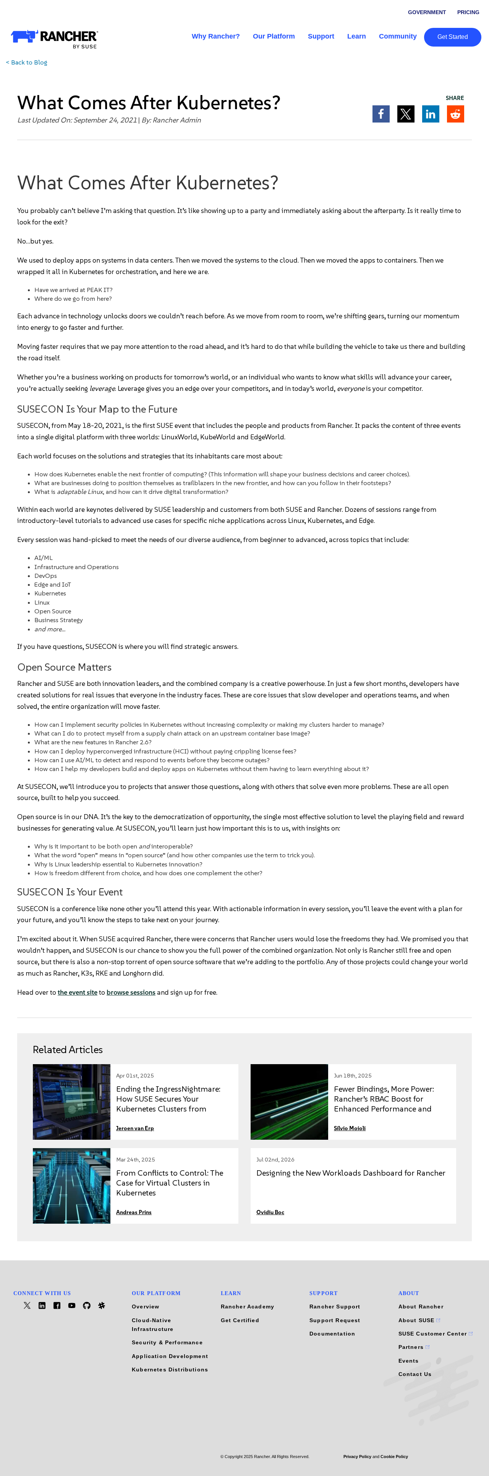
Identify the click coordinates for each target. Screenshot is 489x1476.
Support (321, 36)
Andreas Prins (134, 1212)
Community (398, 36)
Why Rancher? (216, 36)
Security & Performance (167, 1342)
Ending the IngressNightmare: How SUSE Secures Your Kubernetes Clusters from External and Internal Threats (168, 1103)
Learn (356, 36)
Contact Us (415, 1374)
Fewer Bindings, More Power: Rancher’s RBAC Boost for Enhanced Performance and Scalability (384, 1103)
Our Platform (274, 36)
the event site (77, 992)
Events (408, 1361)
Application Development (170, 1356)
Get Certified (240, 1320)
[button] (381, 114)
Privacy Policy (357, 1456)
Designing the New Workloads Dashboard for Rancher (350, 1173)
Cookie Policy (394, 1456)
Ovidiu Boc (270, 1212)
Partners (412, 1347)
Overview (145, 1306)
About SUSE (417, 1320)
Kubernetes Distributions (170, 1369)
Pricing (468, 12)
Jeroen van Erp (135, 1128)
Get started (452, 37)
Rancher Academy (248, 1306)
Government (427, 12)
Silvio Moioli (350, 1128)
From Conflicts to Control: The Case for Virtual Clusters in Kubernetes (169, 1182)
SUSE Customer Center (433, 1334)
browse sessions (131, 992)
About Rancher (421, 1306)
